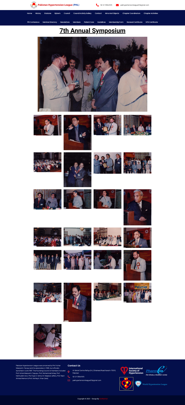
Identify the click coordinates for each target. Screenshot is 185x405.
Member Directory (50, 22)
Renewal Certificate (134, 22)
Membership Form (116, 22)
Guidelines (101, 22)
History (38, 13)
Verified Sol (103, 399)
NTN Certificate (152, 22)
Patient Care (89, 22)
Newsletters (65, 22)
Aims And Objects (112, 13)
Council (67, 13)
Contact (98, 13)
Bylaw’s (57, 13)
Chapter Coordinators (131, 13)
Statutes (47, 13)
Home (29, 13)
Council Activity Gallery (82, 13)
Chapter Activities (151, 13)
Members (77, 22)
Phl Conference (33, 22)
